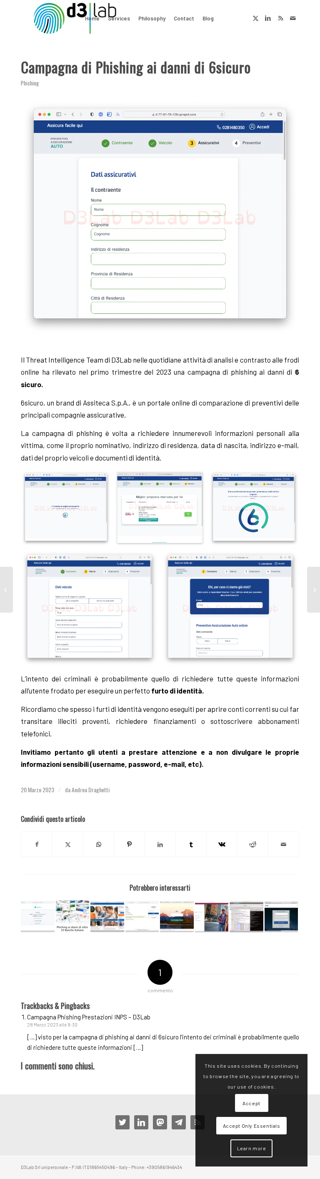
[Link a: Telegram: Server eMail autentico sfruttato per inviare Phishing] (246, 917)
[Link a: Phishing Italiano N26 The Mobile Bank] (177, 917)
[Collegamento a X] (255, 18)
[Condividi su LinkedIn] (160, 844)
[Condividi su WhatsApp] (98, 844)
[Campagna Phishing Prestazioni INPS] (313, 590)
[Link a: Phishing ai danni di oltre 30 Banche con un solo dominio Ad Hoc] (73, 917)
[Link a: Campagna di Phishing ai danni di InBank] (281, 917)
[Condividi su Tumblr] (191, 844)
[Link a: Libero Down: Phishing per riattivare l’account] (142, 917)
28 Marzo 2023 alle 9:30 (52, 1024)
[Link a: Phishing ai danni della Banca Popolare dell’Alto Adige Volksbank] (107, 917)
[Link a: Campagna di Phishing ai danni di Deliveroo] (38, 917)
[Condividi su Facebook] (36, 844)
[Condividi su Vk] (222, 844)
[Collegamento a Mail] (293, 18)
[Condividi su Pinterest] (129, 844)
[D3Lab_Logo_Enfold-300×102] (75, 18)
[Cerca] (225, 18)
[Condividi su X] (67, 844)
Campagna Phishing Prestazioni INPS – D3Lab (88, 1017)
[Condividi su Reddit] (253, 844)
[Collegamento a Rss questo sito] (280, 18)
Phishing (30, 83)
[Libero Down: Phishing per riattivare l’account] (6, 590)
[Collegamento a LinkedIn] (268, 18)
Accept (251, 1103)
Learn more (251, 1148)
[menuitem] (92, 18)
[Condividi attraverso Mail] (283, 844)
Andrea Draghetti (91, 789)
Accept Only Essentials (251, 1126)
